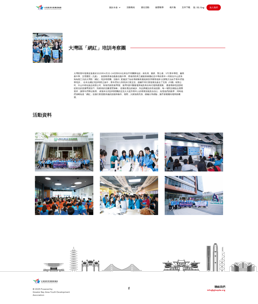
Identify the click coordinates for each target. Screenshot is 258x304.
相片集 (173, 7)
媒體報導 (159, 7)
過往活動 (145, 7)
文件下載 (186, 7)
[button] (115, 7)
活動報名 (131, 7)
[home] (48, 7)
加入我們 (213, 7)
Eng (202, 7)
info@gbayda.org (216, 290)
